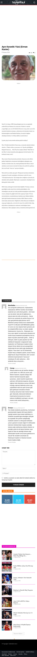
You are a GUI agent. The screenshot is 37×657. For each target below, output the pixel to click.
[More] (22, 255)
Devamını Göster (18, 633)
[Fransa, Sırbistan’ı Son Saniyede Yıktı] (7, 579)
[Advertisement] (18, 26)
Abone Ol (29, 495)
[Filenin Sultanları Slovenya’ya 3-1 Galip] (7, 614)
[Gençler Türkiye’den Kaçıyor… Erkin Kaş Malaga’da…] (7, 555)
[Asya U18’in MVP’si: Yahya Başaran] (7, 602)
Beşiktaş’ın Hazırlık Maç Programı (23, 590)
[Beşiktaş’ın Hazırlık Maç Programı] (7, 590)
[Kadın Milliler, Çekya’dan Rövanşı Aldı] (7, 567)
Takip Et (7, 495)
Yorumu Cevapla (12, 363)
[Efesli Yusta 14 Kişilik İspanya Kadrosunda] (7, 626)
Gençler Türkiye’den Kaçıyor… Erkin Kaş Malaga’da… (22, 554)
